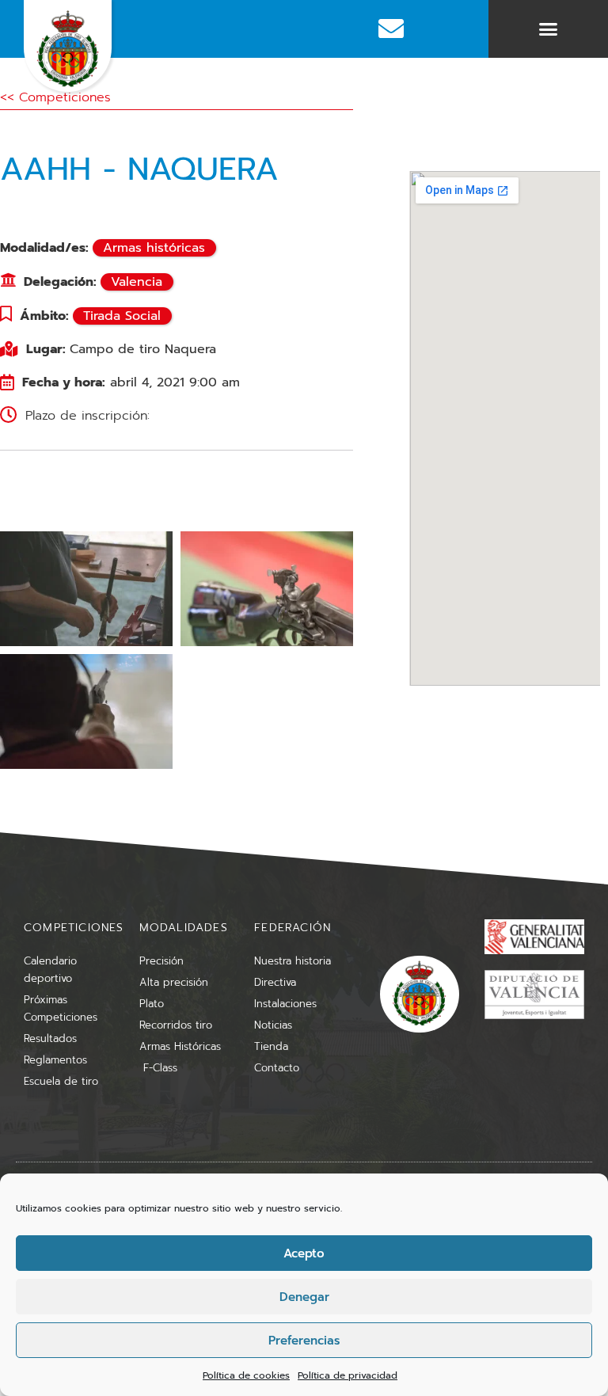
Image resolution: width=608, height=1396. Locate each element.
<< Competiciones (55, 97)
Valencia (136, 282)
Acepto (304, 1253)
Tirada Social (122, 316)
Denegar (304, 1297)
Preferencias (304, 1340)
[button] (549, 29)
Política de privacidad (347, 1375)
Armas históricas (154, 248)
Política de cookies (246, 1375)
